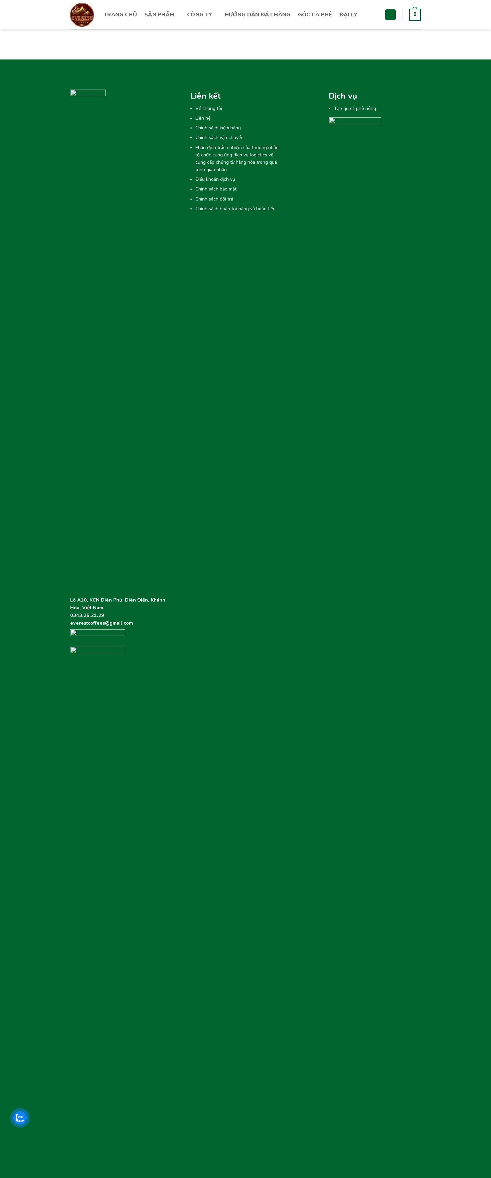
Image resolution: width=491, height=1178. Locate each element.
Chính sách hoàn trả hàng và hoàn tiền (235, 209)
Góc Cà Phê (315, 14)
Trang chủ (120, 14)
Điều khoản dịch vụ (215, 179)
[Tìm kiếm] (390, 14)
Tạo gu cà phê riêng (355, 108)
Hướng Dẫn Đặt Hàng (258, 14)
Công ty (199, 14)
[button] (415, 15)
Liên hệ (202, 118)
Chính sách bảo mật (215, 189)
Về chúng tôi (208, 108)
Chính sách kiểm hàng (218, 128)
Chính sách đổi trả (214, 199)
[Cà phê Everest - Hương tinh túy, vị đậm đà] (82, 15)
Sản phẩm (159, 14)
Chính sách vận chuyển (219, 137)
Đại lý (349, 14)
